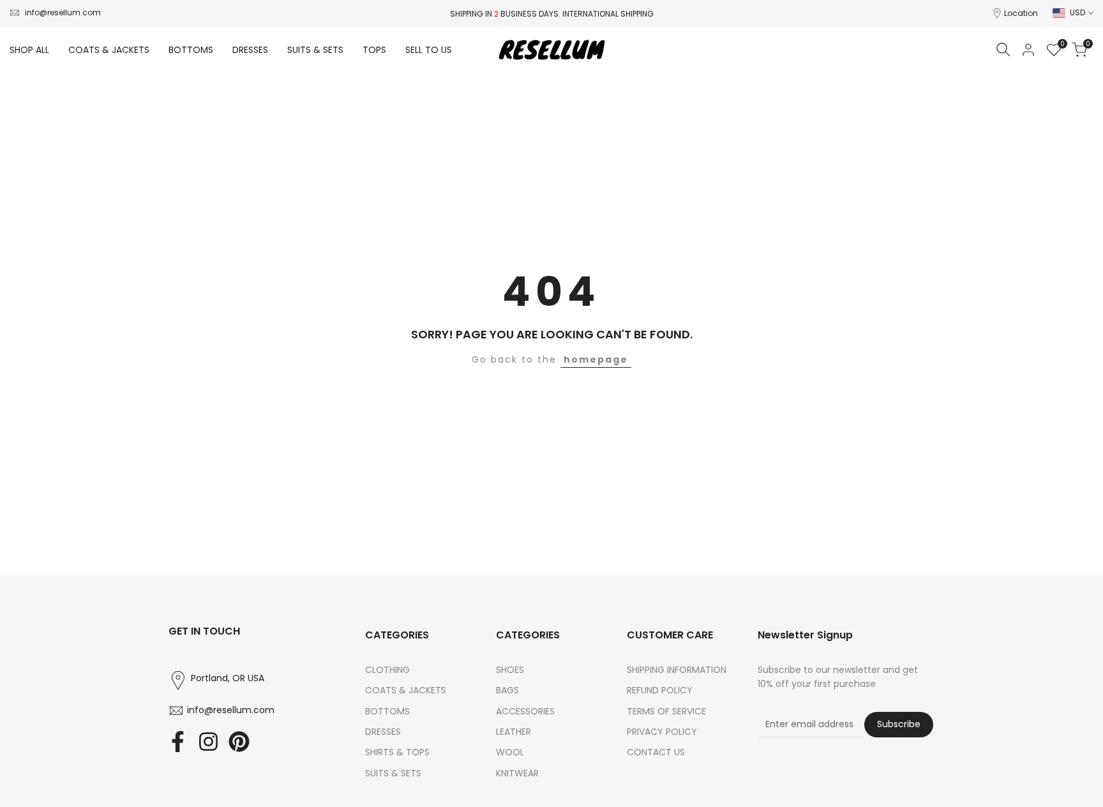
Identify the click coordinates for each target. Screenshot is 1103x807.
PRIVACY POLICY (662, 731)
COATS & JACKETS (405, 690)
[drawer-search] (1003, 49)
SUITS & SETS (393, 773)
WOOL (510, 752)
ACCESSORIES (525, 711)
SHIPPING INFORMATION (676, 669)
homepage (596, 359)
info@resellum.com (63, 12)
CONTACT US (656, 752)
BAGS (507, 690)
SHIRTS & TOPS (397, 752)
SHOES (510, 669)
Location (1021, 13)
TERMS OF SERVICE (666, 711)
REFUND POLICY (660, 690)
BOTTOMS (387, 711)
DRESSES (383, 731)
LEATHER (513, 731)
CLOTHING (387, 669)
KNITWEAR (517, 773)
